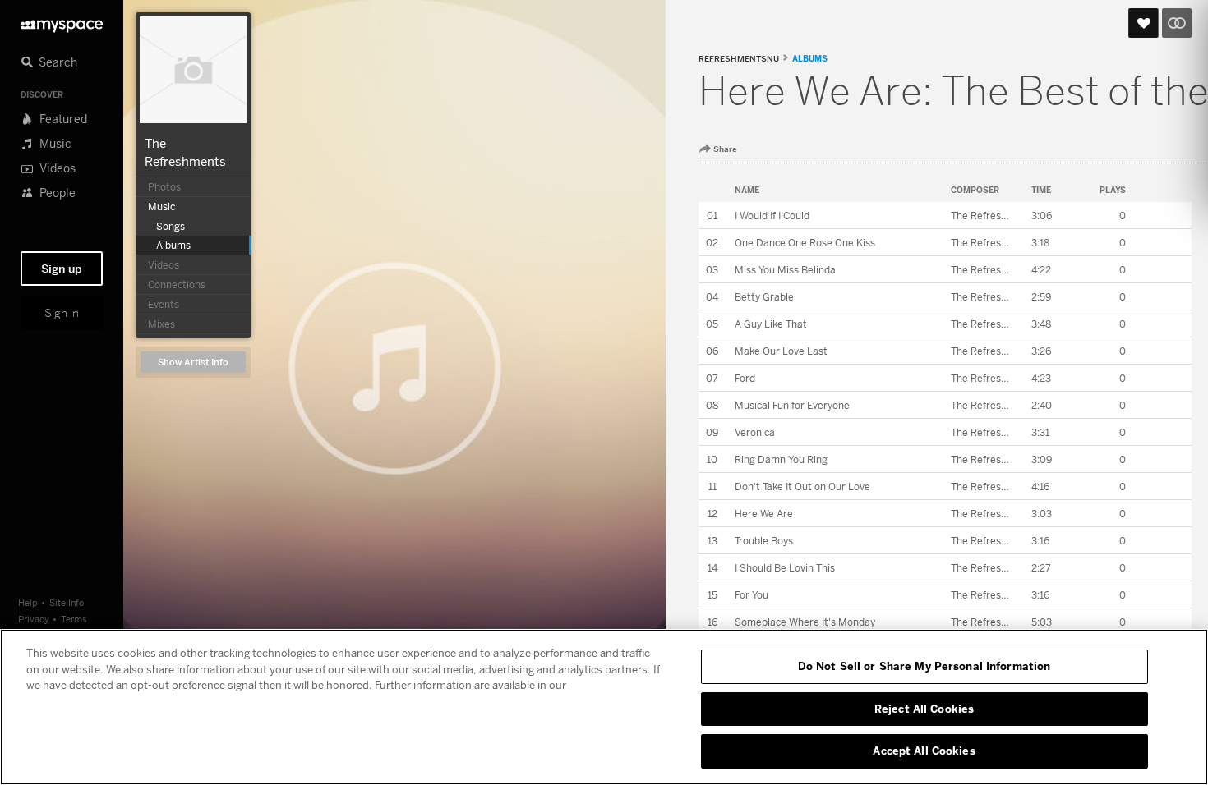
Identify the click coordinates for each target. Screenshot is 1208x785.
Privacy (33, 619)
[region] (604, 707)
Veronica (755, 432)
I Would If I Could (772, 216)
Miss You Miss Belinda (785, 270)
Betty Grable (764, 297)
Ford (745, 378)
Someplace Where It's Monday (805, 622)
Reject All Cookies (924, 708)
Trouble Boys (764, 541)
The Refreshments (993, 216)
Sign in (61, 312)
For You (751, 595)
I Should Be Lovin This (785, 568)
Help (28, 602)
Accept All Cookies (924, 750)
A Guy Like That (771, 324)
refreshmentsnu (739, 58)
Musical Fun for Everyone (792, 405)
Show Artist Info (193, 362)
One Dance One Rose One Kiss (805, 243)
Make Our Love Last (781, 351)
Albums (810, 58)
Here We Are (764, 514)
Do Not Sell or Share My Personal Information (924, 666)
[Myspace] (62, 22)
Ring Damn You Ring (781, 459)
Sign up (61, 268)
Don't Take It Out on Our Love (802, 486)
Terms (74, 619)
